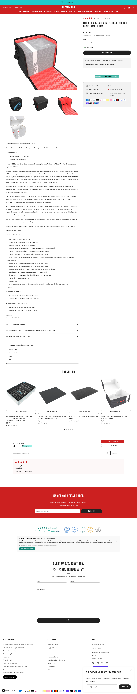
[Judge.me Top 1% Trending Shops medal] (90, 530)
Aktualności (7, 657)
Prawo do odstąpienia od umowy (13, 672)
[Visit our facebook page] (93, 663)
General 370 (13, 353)
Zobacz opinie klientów (27, 548)
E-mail (72, 581)
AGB (4, 669)
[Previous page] (6, 393)
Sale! (116, 11)
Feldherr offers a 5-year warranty (13, 648)
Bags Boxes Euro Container (83, 11)
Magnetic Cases (66, 11)
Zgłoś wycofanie (9, 677)
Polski (17, 8)
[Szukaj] (125, 8)
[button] (88, 18)
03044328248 (96, 648)
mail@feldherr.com (98, 644)
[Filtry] (107, 453)
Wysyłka (96, 35)
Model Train (108, 11)
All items (12, 360)
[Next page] (131, 393)
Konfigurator (13, 349)
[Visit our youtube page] (106, 663)
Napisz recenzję (113, 441)
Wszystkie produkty (9, 651)
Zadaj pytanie (112, 445)
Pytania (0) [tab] (25, 453)
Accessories (48, 11)
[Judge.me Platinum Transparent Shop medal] (83, 530)
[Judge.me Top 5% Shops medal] (98, 530)
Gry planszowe (37, 11)
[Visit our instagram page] (97, 663)
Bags (10, 356)
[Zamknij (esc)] (131, 669)
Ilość (84, 40)
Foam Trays (98, 11)
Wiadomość (41, 589)
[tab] (64, 429)
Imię (38, 581)
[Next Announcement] (89, 2)
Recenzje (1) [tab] (17, 453)
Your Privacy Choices (10, 663)
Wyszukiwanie (7, 660)
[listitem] (68, 2)
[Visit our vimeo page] (102, 663)
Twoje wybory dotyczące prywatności (15, 666)
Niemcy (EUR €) (7, 8)
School (56, 11)
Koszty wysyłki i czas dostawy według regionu (100, 64)
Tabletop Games (24, 11)
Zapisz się (125, 687)
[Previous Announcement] (48, 2)
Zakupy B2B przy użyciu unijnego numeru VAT (18, 644)
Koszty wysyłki (7, 654)
